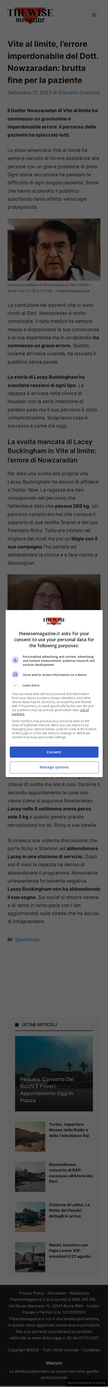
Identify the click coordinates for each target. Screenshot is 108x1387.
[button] (54, 685)
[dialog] (54, 693)
